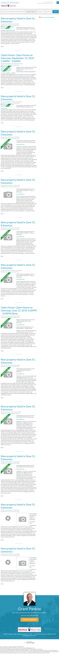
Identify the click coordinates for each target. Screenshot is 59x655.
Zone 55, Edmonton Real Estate (12, 25)
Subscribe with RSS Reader (47, 17)
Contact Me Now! (29, 619)
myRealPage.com (29, 643)
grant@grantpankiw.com (45, 3)
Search (56, 11)
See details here (11, 30)
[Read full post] (8, 27)
